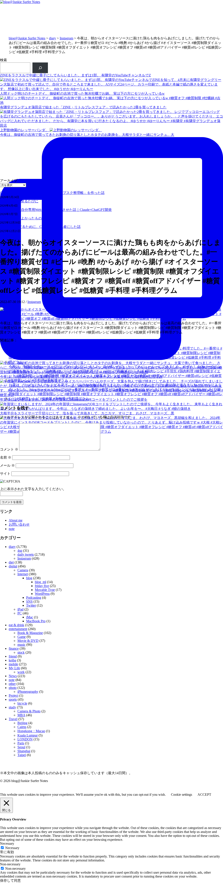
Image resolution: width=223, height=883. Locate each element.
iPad (20, 609)
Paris (20, 743)
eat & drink (16, 625)
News (13, 676)
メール (7, 465)
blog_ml (40, 582)
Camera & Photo (29, 711)
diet (11, 562)
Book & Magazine (30, 633)
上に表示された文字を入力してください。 (33, 489)
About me (15, 520)
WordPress (42, 593)
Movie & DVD (28, 640)
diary (52, 38)
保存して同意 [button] (10, 880)
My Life (14, 668)
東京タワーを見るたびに (19, 201)
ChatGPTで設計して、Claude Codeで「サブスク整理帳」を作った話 (52, 193)
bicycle (22, 703)
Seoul (21, 747)
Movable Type (45, 590)
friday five (42, 586)
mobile (13, 664)
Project (13, 695)
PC (19, 613)
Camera (22, 570)
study (12, 707)
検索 (3, 60)
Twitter (31, 605)
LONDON (25, 739)
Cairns (21, 727)
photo (13, 688)
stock (21, 652)
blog (29, 578)
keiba (12, 660)
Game (21, 637)
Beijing (22, 723)
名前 (5, 457)
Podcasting (33, 597)
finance (14, 648)
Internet (22, 574)
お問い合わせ (19, 524)
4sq (19, 550)
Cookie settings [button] (181, 794)
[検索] (40, 67)
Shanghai (23, 751)
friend (13, 656)
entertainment (18, 629)
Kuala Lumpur (27, 735)
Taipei (21, 755)
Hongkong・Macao (31, 731)
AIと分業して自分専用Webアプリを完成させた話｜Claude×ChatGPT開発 (56, 210)
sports (13, 699)
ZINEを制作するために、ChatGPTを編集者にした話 (40, 227)
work (21, 672)
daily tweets (25, 554)
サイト (5, 473)
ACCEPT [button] (204, 794)
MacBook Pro (36, 621)
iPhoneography (27, 691)
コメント (9, 449)
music (21, 644)
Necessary (12, 848)
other (12, 684)
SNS (29, 601)
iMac (29, 617)
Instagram (66, 38)
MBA (21, 715)
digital (13, 566)
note (12, 529)
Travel (13, 719)
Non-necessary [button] (10, 864)
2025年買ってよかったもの (21, 218)
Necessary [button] (7, 843)
